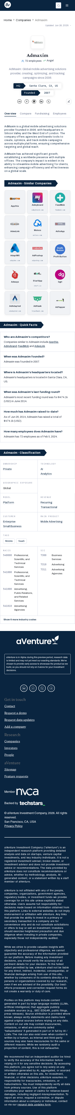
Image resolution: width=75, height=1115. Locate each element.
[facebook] (27, 101)
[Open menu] (67, 5)
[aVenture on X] (42, 688)
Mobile (9, 541)
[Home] (7, 5)
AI (42, 469)
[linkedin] (41, 101)
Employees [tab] (59, 113)
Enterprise (9, 521)
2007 (47, 92)
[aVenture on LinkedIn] (23, 688)
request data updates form (34, 1105)
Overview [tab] (10, 113)
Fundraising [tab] (42, 113)
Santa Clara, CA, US (43, 85)
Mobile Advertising (51, 521)
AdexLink (39, 346)
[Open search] (58, 5)
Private (7, 469)
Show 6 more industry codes (19, 619)
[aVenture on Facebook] (33, 688)
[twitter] (48, 101)
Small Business (12, 526)
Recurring (46, 502)
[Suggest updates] (68, 101)
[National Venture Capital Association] (27, 792)
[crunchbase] (19, 101)
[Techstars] (32, 803)
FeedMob (23, 346)
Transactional (49, 507)
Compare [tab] (25, 113)
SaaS (21, 541)
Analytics (46, 473)
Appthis (53, 342)
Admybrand (10, 346)
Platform (8, 502)
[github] (34, 101)
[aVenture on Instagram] (51, 688)
